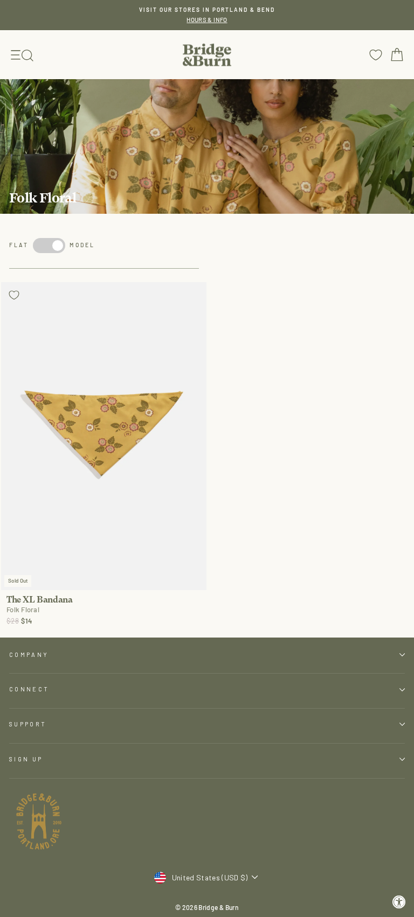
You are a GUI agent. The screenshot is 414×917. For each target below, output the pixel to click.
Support (27, 723)
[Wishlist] (376, 55)
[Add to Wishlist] (14, 295)
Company (29, 654)
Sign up (26, 758)
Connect (29, 688)
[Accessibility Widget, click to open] (399, 902)
